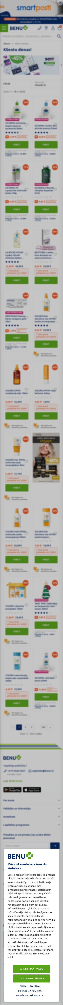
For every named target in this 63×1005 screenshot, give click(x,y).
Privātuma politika (29, 991)
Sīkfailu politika (30, 986)
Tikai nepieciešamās (31, 978)
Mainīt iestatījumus (28, 995)
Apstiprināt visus (31, 968)
